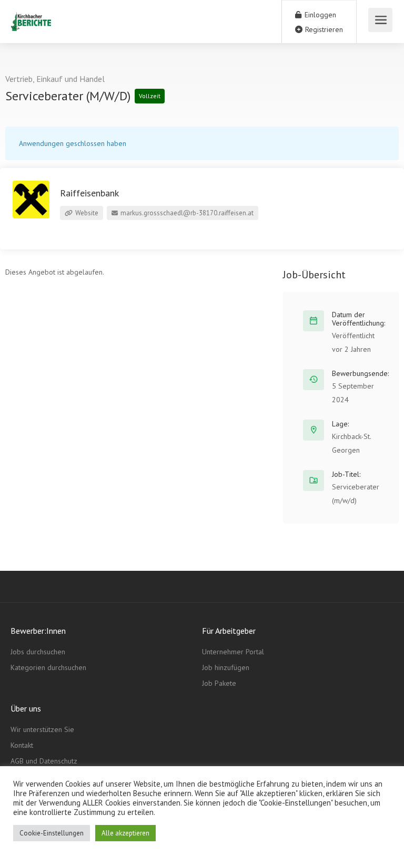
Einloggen (319, 14)
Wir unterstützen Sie (42, 729)
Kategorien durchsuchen (48, 667)
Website (86, 212)
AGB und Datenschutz (44, 761)
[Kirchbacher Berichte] (31, 16)
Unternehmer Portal (233, 651)
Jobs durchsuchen (38, 651)
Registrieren (323, 29)
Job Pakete (219, 683)
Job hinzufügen (225, 667)
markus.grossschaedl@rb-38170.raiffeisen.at (186, 212)
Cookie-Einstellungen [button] (51, 833)
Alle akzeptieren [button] (125, 833)
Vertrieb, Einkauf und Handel (55, 79)
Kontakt (22, 745)
